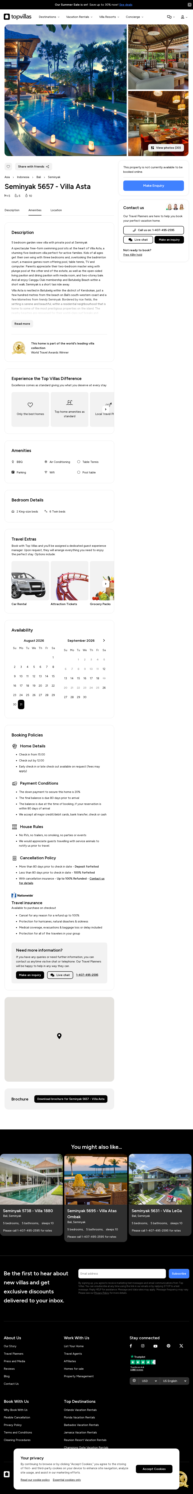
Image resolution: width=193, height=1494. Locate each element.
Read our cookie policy (35, 1480)
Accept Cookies (154, 1469)
